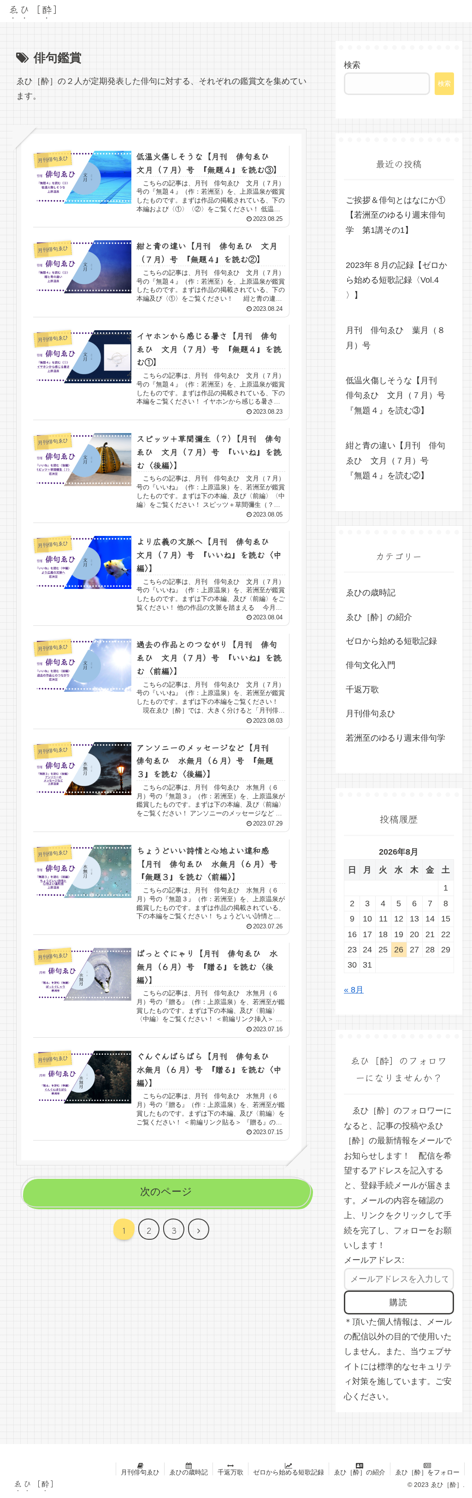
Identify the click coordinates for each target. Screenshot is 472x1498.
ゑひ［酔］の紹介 (379, 617)
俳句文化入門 (370, 665)
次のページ (166, 1191)
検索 (352, 65)
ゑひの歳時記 (370, 592)
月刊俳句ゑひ (370, 713)
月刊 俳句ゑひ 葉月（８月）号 (395, 338)
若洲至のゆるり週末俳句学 (395, 738)
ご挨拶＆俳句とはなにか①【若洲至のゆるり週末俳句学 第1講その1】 (395, 215)
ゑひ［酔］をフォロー (427, 1472)
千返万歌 (362, 689)
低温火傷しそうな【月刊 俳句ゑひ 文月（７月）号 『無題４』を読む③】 (400, 395)
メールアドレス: (374, 1260)
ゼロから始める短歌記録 (391, 641)
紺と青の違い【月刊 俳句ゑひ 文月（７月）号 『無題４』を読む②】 (395, 460)
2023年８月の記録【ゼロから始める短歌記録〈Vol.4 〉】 (396, 280)
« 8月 (354, 989)
